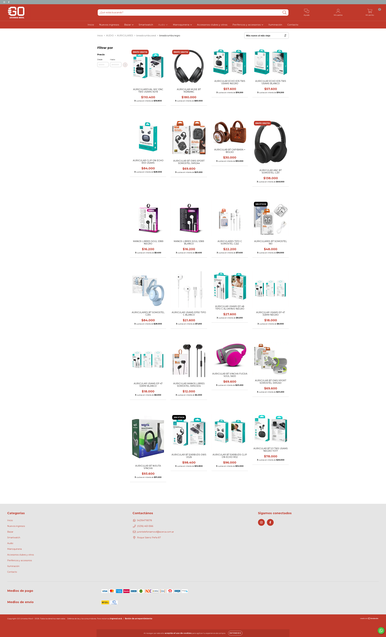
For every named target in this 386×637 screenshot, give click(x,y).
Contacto (292, 24)
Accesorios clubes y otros (212, 24)
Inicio (91, 24)
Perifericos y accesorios (247, 24)
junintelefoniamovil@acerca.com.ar (155, 531)
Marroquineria (181, 24)
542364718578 (144, 520)
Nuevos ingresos (109, 24)
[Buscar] (284, 12)
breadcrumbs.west (146, 35)
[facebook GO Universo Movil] (9, 2)
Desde (99, 59)
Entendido (235, 633)
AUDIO (110, 35)
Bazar (128, 24)
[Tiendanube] (369, 619)
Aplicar (125, 65)
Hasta (112, 59)
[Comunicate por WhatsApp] (381, 630)
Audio (162, 24)
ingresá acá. (116, 618)
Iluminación (275, 24)
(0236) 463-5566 (145, 526)
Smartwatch (146, 24)
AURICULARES (125, 35)
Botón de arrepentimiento (138, 618)
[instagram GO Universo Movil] (4, 2)
